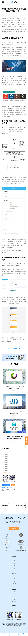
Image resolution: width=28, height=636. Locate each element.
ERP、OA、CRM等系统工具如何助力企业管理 (21, 505)
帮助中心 (11, 625)
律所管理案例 (5, 468)
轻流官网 (14, 568)
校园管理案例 (5, 460)
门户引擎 (14, 578)
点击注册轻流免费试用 (14, 348)
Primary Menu (2, 2)
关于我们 (18, 624)
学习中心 (14, 565)
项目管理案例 (5, 456)
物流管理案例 (5, 466)
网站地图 (24, 624)
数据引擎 (14, 581)
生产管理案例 (5, 454)
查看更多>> (5, 472)
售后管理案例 (5, 470)
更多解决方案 (14, 601)
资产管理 (14, 596)
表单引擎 (14, 575)
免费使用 (26, 440)
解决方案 (14, 560)
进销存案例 (5, 452)
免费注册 (13, 485)
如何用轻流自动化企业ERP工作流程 (7, 504)
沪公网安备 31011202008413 (15, 623)
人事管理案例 (5, 464)
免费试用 (21, 624)
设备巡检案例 (5, 462)
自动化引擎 (14, 583)
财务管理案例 (5, 458)
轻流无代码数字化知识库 (18, 625)
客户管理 (14, 599)
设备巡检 (14, 591)
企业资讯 (14, 563)
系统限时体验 (6, 485)
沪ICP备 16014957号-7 (8, 623)
